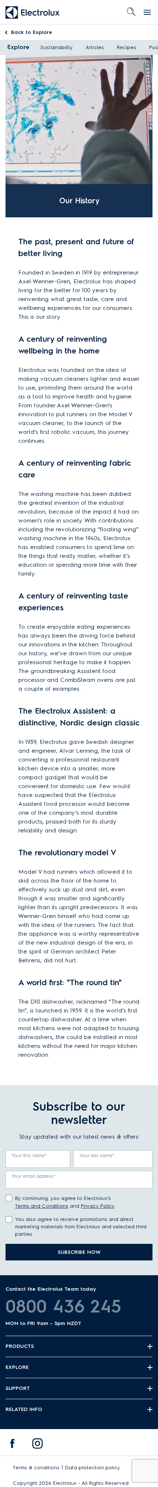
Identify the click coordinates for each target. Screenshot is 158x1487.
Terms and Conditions (41, 1206)
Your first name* (29, 1155)
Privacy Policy (98, 1206)
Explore (31, 32)
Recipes (126, 47)
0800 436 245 (63, 1306)
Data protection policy (92, 1467)
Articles (95, 47)
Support (18, 1388)
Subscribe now (79, 1252)
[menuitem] (12, 1445)
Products (20, 1346)
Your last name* (97, 1155)
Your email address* (34, 1176)
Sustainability (56, 47)
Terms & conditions (36, 1467)
